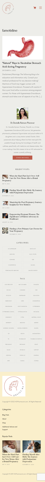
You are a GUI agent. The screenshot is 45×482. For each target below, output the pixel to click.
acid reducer (9, 284)
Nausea (33, 265)
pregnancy (8, 344)
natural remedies (22, 328)
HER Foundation (22, 306)
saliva (8, 349)
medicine (22, 322)
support (36, 349)
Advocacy (33, 248)
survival (8, 355)
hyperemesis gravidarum (9, 311)
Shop (4, 423)
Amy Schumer (22, 284)
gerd (22, 301)
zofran (36, 360)
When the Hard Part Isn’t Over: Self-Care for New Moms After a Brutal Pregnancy (21, 178)
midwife (36, 322)
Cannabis (12, 259)
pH (8, 339)
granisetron (36, 301)
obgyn (22, 333)
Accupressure (12, 248)
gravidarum (8, 306)
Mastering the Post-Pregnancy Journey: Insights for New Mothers (26, 203)
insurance (9, 317)
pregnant (22, 344)
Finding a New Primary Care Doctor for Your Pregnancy (26, 230)
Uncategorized (32, 270)
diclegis (8, 295)
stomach (22, 349)
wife (8, 360)
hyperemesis (36, 306)
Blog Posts (33, 254)
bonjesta (36, 284)
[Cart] (34, 7)
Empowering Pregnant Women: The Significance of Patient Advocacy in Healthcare (24, 216)
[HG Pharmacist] (8, 13)
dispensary (22, 295)
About (4, 419)
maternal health (36, 317)
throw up (22, 355)
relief (36, 344)
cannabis (22, 290)
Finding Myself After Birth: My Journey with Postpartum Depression (26, 191)
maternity (8, 322)
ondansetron (36, 333)
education (36, 295)
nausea (36, 328)
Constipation (12, 265)
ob (8, 333)
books (8, 290)
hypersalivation (22, 311)
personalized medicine (12, 270)
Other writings (22, 157)
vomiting (36, 355)
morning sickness (8, 328)
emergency (8, 301)
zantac (22, 360)
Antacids (12, 254)
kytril (22, 317)
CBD (33, 259)
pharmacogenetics (36, 339)
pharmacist (22, 339)
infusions (36, 311)
